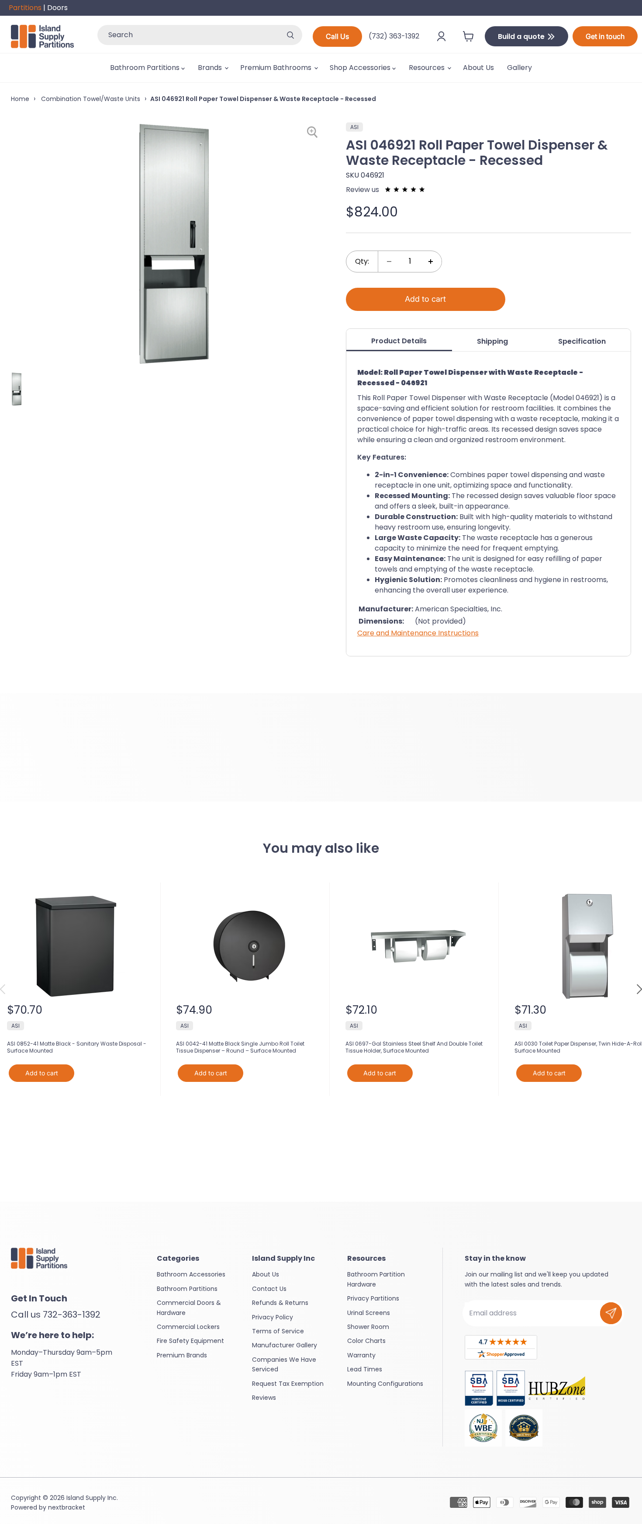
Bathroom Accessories (191, 1274)
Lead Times (364, 1369)
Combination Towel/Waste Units (89, 98)
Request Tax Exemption (288, 1383)
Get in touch (605, 36)
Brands (211, 68)
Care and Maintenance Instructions (418, 633)
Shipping (492, 341)
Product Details (399, 341)
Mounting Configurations (385, 1383)
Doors (57, 8)
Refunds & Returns (280, 1302)
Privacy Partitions (373, 1298)
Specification (582, 341)
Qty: (362, 261)
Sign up (611, 1313)
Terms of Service (278, 1331)
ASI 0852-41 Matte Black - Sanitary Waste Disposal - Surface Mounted (76, 1047)
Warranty (361, 1355)
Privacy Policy (272, 1317)
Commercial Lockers (188, 1326)
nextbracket (66, 1507)
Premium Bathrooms (276, 68)
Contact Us (269, 1288)
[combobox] (188, 35)
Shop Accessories (361, 68)
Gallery (519, 68)
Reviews (264, 1397)
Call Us (337, 36)
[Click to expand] (314, 132)
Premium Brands (182, 1355)
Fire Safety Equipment (190, 1340)
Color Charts (366, 1340)
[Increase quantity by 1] (431, 261)
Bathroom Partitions (145, 68)
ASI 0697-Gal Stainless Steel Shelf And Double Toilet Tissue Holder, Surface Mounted (414, 1047)
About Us (478, 68)
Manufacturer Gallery (284, 1345)
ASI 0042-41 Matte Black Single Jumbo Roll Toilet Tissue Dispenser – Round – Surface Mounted (240, 1047)
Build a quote (522, 36)
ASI (354, 127)
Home (20, 98)
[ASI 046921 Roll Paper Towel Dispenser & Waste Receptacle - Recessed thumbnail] (16, 389)
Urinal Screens (368, 1312)
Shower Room (368, 1326)
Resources (427, 68)
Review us (363, 190)
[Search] (290, 35)
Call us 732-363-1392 (55, 1314)
